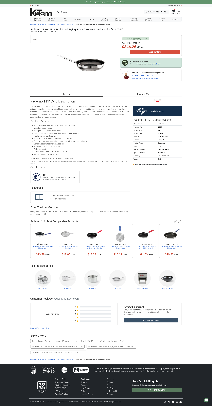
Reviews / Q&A (143, 94)
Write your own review (150, 320)
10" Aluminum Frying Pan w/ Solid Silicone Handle (120, 247)
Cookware (60, 24)
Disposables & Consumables (133, 19)
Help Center (35, 5)
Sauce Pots (92, 288)
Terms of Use (117, 402)
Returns (84, 382)
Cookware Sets (42, 288)
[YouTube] (180, 402)
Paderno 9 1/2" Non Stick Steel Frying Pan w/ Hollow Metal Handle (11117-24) (58, 352)
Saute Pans (117, 288)
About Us (110, 379)
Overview (66, 94)
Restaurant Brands (62, 382)
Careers (110, 382)
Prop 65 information (147, 164)
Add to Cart (155, 52)
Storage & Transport (148, 19)
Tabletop (91, 19)
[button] (173, 12)
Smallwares (77, 19)
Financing (85, 385)
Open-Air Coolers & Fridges (41, 341)
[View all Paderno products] (157, 101)
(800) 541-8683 (139, 75)
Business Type (162, 19)
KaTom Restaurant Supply (38, 24)
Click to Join (159, 390)
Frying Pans (69, 24)
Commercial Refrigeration (51, 19)
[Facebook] (165, 402)
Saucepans (67, 288)
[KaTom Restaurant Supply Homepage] (41, 12)
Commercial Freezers (62, 341)
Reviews (110, 394)
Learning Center (87, 394)
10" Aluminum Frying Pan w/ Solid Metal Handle (68, 247)
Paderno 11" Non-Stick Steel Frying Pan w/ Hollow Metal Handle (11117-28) (57, 346)
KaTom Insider (112, 391)
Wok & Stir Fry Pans (167, 288)
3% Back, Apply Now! (174, 5)
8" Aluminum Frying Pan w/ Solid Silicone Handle (43, 247)
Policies (84, 391)
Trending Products (62, 394)
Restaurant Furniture (118, 19)
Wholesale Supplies (62, 385)
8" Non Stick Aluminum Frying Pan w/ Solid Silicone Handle (94, 247)
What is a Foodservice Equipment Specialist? (145, 78)
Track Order (85, 379)
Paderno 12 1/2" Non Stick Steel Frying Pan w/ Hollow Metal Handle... (111, 346)
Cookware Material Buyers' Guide (61, 195)
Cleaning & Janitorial (104, 19)
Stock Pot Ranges (142, 288)
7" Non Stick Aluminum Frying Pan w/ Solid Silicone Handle (146, 247)
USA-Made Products (62, 391)
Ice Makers (65, 19)
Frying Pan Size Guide (57, 199)
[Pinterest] (173, 402)
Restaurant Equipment (37, 19)
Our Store (110, 388)
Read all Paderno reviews (40, 328)
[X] (169, 402)
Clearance (175, 19)
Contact (110, 385)
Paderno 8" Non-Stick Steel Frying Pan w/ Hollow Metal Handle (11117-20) (99, 341)
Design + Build (60, 379)
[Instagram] (177, 402)
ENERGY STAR (60, 388)
